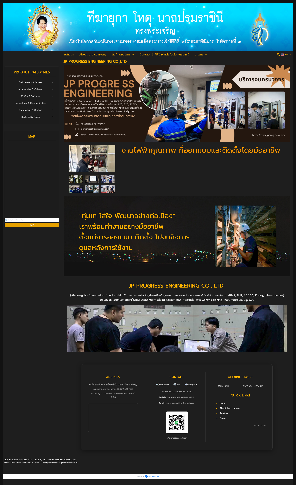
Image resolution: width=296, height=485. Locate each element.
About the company (230, 408)
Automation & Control (30, 110)
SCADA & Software (30, 96)
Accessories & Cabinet (30, 89)
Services (224, 413)
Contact (223, 418)
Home (222, 403)
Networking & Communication (30, 103)
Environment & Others (30, 82)
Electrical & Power (30, 117)
